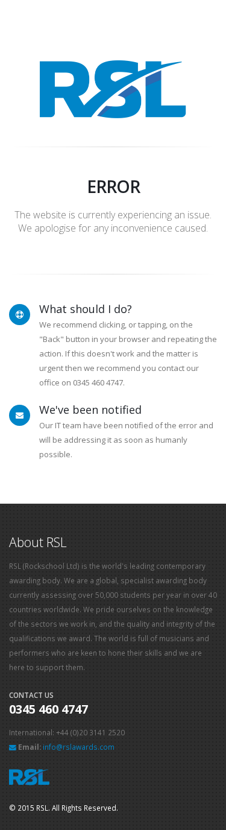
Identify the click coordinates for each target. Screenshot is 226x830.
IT (58, 425)
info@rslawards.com (79, 747)
